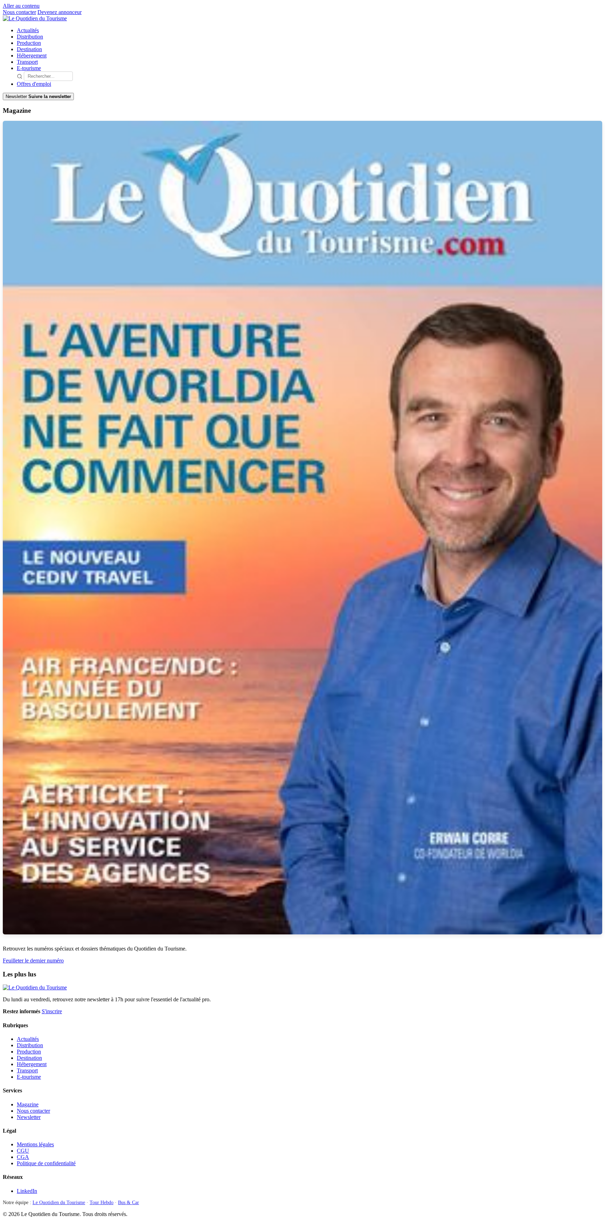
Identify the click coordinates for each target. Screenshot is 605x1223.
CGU (23, 1151)
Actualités (28, 30)
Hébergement (32, 55)
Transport (27, 62)
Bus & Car (128, 1202)
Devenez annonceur (59, 12)
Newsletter (29, 1117)
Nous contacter (19, 12)
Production (29, 43)
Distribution (30, 37)
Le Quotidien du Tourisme (59, 1202)
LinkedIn (27, 1191)
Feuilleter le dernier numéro (33, 960)
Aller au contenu (21, 6)
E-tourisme (29, 68)
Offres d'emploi (34, 84)
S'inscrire (52, 1011)
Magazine (28, 1104)
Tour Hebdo (101, 1202)
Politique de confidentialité (46, 1163)
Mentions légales (35, 1144)
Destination (29, 49)
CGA (23, 1157)
